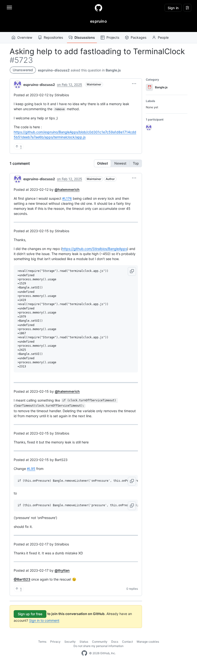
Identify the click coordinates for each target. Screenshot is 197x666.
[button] (134, 84)
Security (70, 641)
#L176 (67, 198)
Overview (24, 37)
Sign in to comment (44, 620)
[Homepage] (98, 8)
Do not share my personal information (98, 646)
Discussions (84, 37)
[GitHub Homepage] (84, 653)
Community (99, 641)
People (163, 37)
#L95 (31, 469)
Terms (42, 641)
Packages (138, 37)
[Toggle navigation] (9, 7)
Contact (127, 641)
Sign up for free (30, 614)
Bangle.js (113, 70)
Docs (114, 641)
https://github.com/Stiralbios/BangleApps (94, 249)
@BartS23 (22, 579)
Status (84, 641)
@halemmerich (67, 189)
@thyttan (62, 570)
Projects (112, 37)
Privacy (55, 641)
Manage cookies (148, 641)
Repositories (53, 37)
